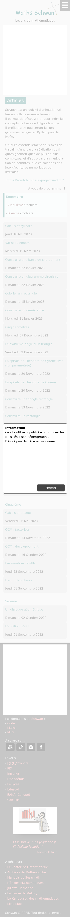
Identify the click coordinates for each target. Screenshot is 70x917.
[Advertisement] (21, 463)
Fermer (51, 488)
